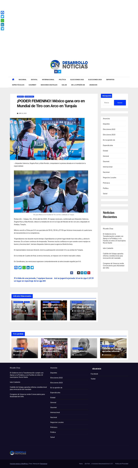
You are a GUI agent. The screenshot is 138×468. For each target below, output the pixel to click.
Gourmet (32, 85)
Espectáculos (18, 85)
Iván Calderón (108, 248)
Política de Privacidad (121, 463)
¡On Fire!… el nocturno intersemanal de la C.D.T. (99, 463)
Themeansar (43, 463)
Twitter (93, 379)
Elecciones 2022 (77, 79)
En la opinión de (78, 85)
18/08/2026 (107, 355)
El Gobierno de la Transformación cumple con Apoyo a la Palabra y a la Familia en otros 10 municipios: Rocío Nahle (114, 238)
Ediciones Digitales (49, 85)
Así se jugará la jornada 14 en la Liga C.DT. (73, 278)
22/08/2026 (19, 355)
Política (62, 79)
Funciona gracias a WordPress (19, 463)
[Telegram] (2, 29)
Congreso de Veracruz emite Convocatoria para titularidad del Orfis (113, 265)
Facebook (94, 374)
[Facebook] (2, 13)
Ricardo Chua (108, 228)
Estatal (34, 79)
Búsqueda (106, 96)
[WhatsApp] (2, 21)
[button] (127, 82)
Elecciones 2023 (95, 79)
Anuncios (93, 85)
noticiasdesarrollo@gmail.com (24, 315)
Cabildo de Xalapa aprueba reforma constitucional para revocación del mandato (113, 256)
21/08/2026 (48, 355)
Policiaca (106, 183)
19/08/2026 (78, 355)
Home (81, 463)
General (106, 156)
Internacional (48, 79)
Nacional (23, 79)
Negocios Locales (109, 177)
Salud (64, 85)
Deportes (110, 79)
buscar (120, 102)
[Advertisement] (60, 14)
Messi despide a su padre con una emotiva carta (53, 307)
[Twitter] (2, 17)
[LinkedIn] (2, 25)
